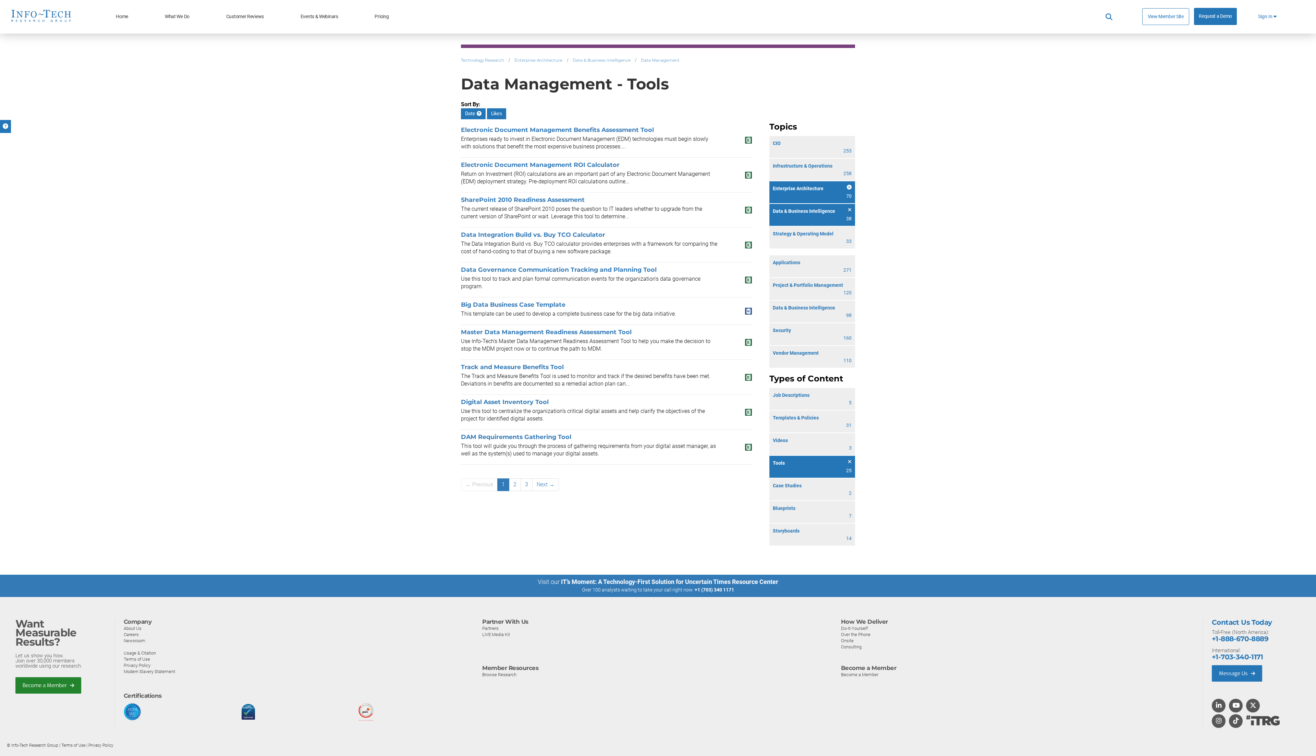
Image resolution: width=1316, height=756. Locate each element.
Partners (490, 628)
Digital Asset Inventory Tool (505, 401)
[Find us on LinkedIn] (1218, 706)
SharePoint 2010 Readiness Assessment (523, 199)
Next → (546, 484)
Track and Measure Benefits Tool (512, 366)
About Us (133, 628)
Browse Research (499, 674)
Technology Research (482, 60)
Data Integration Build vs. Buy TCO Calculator (533, 234)
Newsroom (134, 640)
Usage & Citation (140, 653)
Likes (496, 113)
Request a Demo (1215, 16)
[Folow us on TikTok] (1235, 721)
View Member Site (1166, 16)
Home (122, 17)
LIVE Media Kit (496, 634)
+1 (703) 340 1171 (714, 590)
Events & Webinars (319, 17)
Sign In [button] (1266, 17)
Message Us (1234, 673)
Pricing (382, 17)
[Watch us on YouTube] (1236, 706)
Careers (131, 634)
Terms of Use (137, 659)
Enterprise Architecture (538, 60)
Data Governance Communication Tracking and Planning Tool (559, 269)
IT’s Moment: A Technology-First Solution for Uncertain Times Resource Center (669, 581)
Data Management (660, 60)
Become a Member (45, 685)
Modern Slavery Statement (149, 671)
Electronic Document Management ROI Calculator (540, 164)
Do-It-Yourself (854, 628)
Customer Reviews (245, 17)
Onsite (847, 640)
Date (471, 113)
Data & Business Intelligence (602, 60)
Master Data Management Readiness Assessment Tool (546, 332)
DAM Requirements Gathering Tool (516, 436)
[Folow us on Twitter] (1253, 706)
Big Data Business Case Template (513, 304)
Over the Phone (855, 634)
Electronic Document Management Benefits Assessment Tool (557, 129)
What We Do (177, 17)
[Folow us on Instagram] (1218, 721)
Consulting (851, 646)
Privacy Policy (137, 665)
